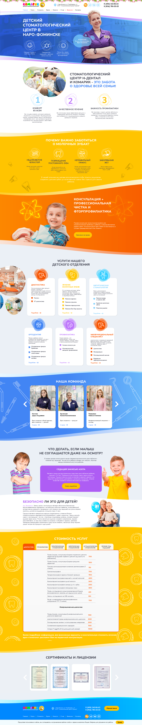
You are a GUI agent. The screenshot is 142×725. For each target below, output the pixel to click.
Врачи (48, 9)
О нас (62, 9)
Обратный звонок (111, 708)
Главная (25, 9)
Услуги (33, 9)
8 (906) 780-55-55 (111, 6)
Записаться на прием (83, 235)
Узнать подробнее (71, 486)
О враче (34, 425)
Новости (55, 9)
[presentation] (25, 404)
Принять (120, 722)
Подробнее (35, 313)
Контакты (78, 9)
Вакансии (70, 9)
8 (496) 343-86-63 (111, 4)
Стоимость (40, 9)
